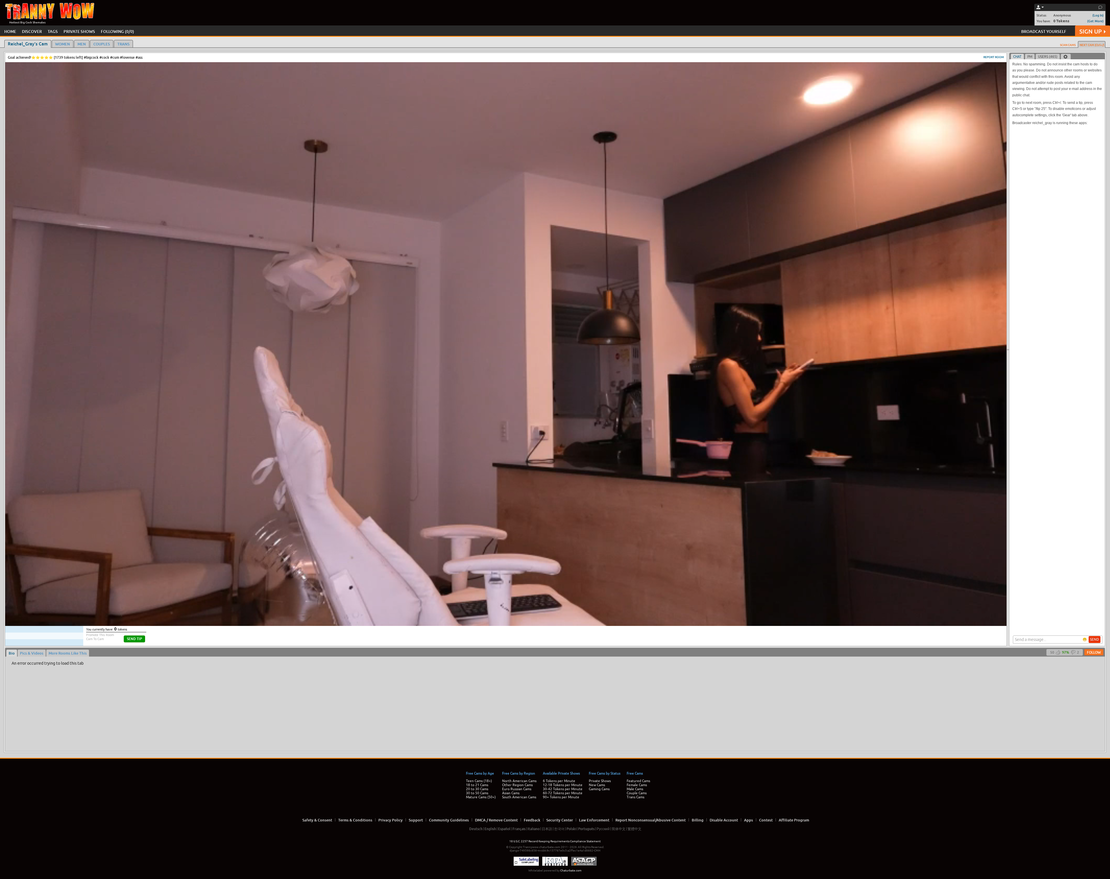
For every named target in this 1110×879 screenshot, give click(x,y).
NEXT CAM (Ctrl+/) (1092, 45)
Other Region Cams (517, 785)
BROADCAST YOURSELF (1043, 31)
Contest (766, 820)
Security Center (559, 820)
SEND (1094, 639)
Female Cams (637, 785)
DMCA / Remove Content (496, 820)
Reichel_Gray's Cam (28, 43)
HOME (10, 31)
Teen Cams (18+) (479, 781)
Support (416, 820)
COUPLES (101, 44)
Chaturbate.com (571, 870)
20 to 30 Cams (477, 789)
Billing (698, 820)
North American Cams (519, 781)
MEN (81, 44)
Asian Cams (510, 793)
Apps (748, 820)
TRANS (123, 44)
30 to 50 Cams (477, 793)
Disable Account (724, 820)
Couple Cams (637, 793)
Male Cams (635, 789)
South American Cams (519, 797)
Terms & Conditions (355, 820)
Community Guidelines (449, 820)
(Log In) (1098, 15)
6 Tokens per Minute (559, 781)
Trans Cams (635, 797)
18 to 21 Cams (477, 785)
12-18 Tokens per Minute (562, 785)
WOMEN (62, 44)
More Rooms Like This (68, 653)
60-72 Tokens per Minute (562, 793)
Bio (12, 653)
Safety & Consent (317, 820)
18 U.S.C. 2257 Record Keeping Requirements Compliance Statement (555, 841)
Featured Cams (638, 781)
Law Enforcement (594, 820)
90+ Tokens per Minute (561, 797)
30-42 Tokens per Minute (562, 789)
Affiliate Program (794, 820)
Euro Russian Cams (516, 789)
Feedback (532, 820)
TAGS (53, 31)
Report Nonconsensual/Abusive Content (650, 820)
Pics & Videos (31, 653)
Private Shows (600, 781)
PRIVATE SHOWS (79, 31)
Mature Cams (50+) (481, 797)
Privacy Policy (390, 820)
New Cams (597, 785)
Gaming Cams (599, 789)
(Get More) (1095, 21)
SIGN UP (1090, 31)
